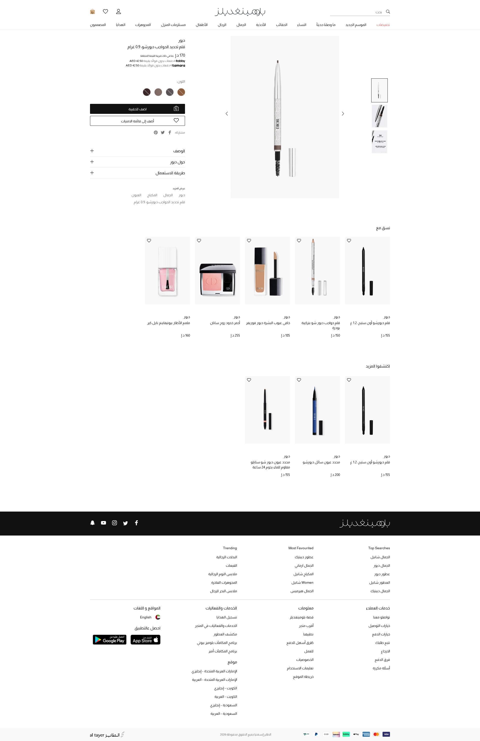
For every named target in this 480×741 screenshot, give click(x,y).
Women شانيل (303, 582)
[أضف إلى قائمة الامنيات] (349, 241)
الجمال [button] (241, 25)
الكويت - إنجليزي (225, 688)
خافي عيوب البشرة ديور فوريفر (268, 323)
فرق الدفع (382, 660)
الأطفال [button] (202, 25)
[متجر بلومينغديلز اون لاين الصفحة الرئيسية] (240, 11)
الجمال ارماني (304, 565)
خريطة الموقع (303, 677)
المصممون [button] (98, 25)
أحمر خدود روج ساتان (225, 323)
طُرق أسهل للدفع (300, 643)
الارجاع (385, 651)
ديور (181, 40)
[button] (343, 114)
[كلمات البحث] (388, 12)
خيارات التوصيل (379, 626)
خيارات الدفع (381, 634)
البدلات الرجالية (226, 557)
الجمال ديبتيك (380, 591)
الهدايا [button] (120, 25)
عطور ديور (382, 574)
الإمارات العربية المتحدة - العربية (214, 680)
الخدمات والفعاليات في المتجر (216, 626)
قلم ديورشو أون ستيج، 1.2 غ (370, 323)
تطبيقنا (308, 634)
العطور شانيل (379, 582)
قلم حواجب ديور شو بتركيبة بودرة (321, 325)
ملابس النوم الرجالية (222, 574)
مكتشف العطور (225, 634)
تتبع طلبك (382, 643)
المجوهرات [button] (143, 25)
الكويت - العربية (225, 697)
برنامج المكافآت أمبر (222, 651)
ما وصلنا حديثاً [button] (326, 25)
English (146, 617)
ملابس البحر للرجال (223, 591)
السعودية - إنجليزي (223, 705)
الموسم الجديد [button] (356, 25)
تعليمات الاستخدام (300, 668)
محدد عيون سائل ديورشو (321, 462)
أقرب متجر (306, 626)
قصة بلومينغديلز (302, 617)
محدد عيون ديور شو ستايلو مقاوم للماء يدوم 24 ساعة (270, 464)
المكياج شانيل (304, 574)
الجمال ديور (382, 565)
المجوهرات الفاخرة (224, 582)
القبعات (231, 565)
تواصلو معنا (381, 617)
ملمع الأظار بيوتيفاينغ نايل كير (168, 323)
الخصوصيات (305, 660)
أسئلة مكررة (381, 668)
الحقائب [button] (281, 25)
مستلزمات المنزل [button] (173, 25)
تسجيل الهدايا (226, 617)
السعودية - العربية (223, 714)
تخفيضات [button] (383, 25)
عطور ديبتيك (304, 557)
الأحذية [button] (261, 25)
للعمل (309, 651)
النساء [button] (301, 25)
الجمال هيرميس (302, 591)
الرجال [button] (222, 25)
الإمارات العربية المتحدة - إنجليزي (214, 671)
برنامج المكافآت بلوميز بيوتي (217, 643)
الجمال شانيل (380, 557)
